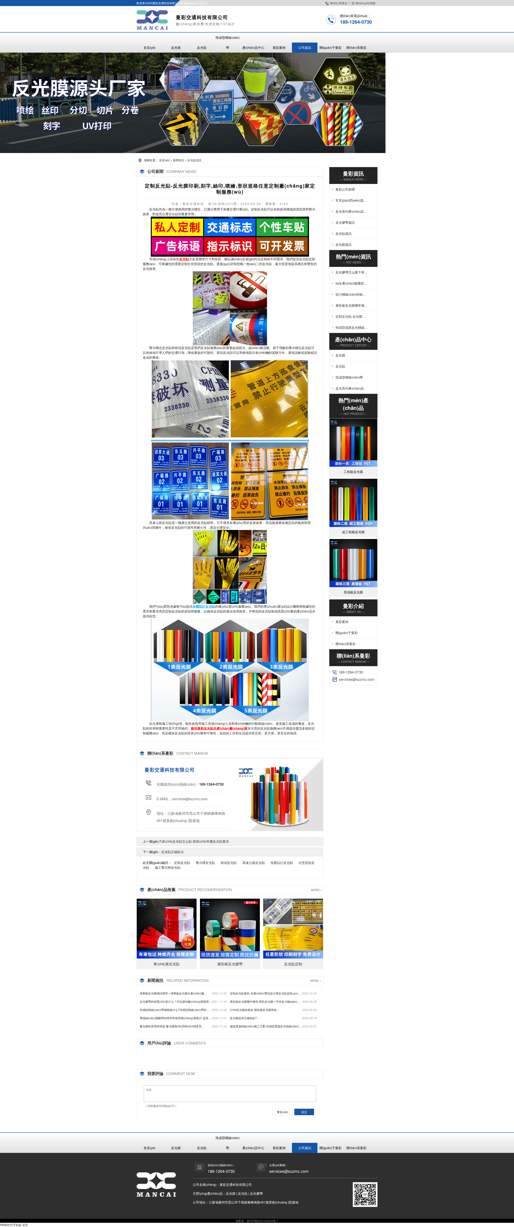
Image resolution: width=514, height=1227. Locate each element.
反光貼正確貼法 (172, 851)
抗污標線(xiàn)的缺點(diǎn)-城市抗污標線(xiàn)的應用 (351, 294)
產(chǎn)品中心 (253, 47)
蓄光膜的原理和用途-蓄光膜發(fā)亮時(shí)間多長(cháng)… (171, 1026)
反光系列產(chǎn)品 (350, 388)
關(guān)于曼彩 (330, 47)
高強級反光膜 (353, 592)
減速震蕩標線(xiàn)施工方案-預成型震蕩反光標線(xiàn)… (266, 1026)
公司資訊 (304, 47)
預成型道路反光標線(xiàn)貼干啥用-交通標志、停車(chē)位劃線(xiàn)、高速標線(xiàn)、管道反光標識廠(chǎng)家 (351, 327)
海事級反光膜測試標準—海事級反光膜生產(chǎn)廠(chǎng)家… (172, 993)
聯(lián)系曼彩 (339, 3)
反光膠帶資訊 (345, 222)
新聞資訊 (178, 160)
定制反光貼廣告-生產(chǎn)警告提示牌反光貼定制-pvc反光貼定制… (265, 993)
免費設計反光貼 (281, 862)
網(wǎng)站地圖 (365, 3)
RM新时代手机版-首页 (14, 1225)
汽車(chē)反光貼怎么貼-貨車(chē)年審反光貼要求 (194, 841)
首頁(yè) (149, 47)
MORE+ (316, 890)
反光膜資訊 (344, 244)
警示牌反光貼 (205, 862)
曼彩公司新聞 (345, 189)
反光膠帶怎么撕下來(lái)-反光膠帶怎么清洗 (352, 272)
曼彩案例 (279, 47)
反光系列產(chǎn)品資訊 (351, 211)
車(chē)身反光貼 (166, 963)
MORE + (315, 981)
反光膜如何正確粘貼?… (245, 1018)
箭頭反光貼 (229, 862)
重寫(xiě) (282, 1112)
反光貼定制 (293, 963)
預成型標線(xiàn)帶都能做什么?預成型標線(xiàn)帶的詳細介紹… (174, 1010)
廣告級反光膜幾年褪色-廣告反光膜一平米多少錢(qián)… (265, 1001)
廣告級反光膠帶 (230, 963)
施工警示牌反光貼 (168, 867)
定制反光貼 (182, 862)
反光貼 (202, 47)
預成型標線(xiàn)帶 (227, 42)
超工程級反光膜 (353, 532)
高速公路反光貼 (253, 862)
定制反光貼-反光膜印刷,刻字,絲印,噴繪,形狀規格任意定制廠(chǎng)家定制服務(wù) (352, 316)
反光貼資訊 (194, 160)
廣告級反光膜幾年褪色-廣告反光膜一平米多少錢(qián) (350, 305)
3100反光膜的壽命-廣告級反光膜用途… (254, 1010)
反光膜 (176, 47)
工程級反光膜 (353, 471)
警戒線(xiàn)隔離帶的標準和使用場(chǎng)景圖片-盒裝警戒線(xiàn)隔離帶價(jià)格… (175, 1018)
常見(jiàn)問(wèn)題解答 (351, 200)
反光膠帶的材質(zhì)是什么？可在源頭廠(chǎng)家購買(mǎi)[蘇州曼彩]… (174, 1001)
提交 (304, 1112)
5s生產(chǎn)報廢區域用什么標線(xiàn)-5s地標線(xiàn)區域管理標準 (351, 283)
